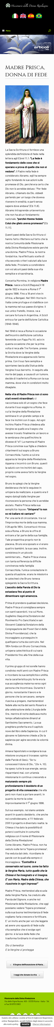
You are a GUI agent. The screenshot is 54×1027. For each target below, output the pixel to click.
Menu (8, 30)
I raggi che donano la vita (27, 974)
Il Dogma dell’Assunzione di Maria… (27, 964)
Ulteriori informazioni (42, 1024)
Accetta (25, 1024)
